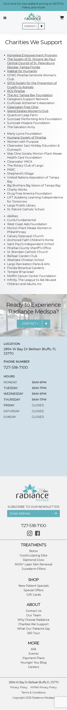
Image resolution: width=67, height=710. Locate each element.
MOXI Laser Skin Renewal (33, 564)
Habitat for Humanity (22, 71)
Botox (33, 551)
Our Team (33, 615)
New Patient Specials (34, 585)
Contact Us (33, 611)
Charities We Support (33, 624)
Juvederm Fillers (34, 569)
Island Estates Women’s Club (27, 111)
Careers (33, 667)
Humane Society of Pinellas (26, 137)
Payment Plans (33, 658)
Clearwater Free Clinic (23, 107)
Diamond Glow (33, 560)
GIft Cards (33, 594)
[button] (55, 513)
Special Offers (33, 590)
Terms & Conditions (33, 692)
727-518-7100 (16, 367)
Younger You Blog (33, 662)
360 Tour (33, 633)
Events (33, 653)
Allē (33, 649)
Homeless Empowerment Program (32, 55)
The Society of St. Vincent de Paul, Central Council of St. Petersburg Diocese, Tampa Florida (31, 63)
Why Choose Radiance (33, 619)
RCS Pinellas (16, 91)
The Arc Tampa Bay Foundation (30, 95)
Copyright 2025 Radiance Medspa (33, 697)
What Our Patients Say (33, 628)
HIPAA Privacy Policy (43, 687)
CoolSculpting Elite (33, 555)
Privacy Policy (19, 687)
